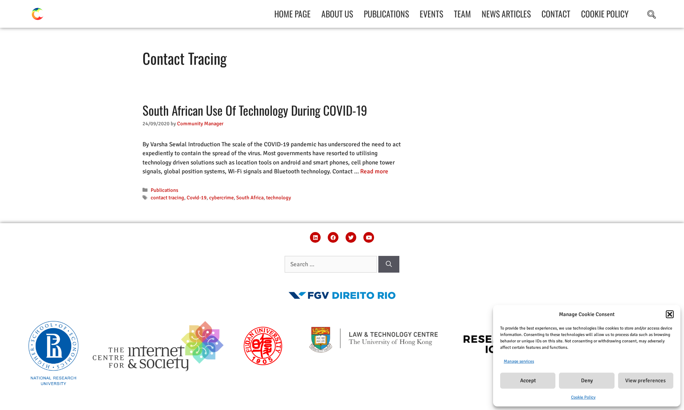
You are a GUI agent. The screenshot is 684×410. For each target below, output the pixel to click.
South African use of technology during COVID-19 (254, 110)
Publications (386, 13)
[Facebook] (333, 237)
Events (431, 13)
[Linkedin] (315, 237)
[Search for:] (331, 264)
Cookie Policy (583, 397)
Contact (556, 13)
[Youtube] (368, 237)
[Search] (388, 264)
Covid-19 (197, 197)
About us (337, 13)
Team (462, 13)
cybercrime (221, 197)
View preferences (645, 380)
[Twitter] (351, 237)
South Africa (250, 197)
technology (278, 197)
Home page (292, 13)
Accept (528, 380)
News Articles (506, 13)
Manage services (519, 361)
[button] (669, 314)
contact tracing (167, 197)
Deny (587, 380)
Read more (374, 171)
